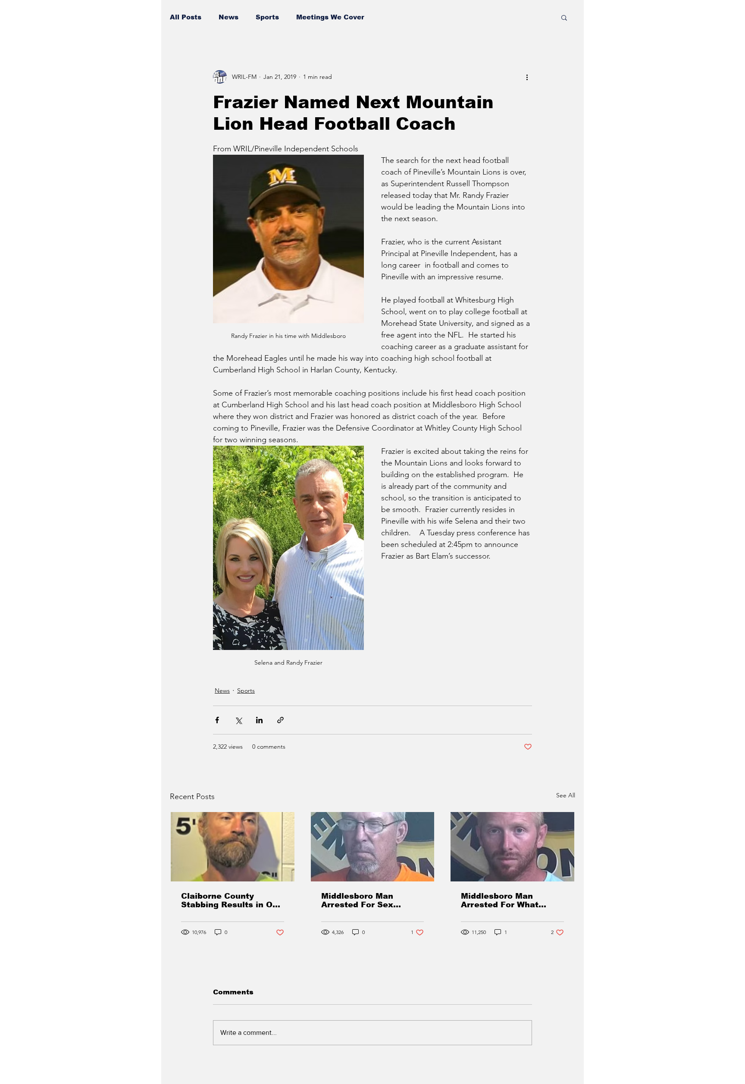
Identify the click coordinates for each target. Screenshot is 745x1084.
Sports (267, 17)
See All (565, 795)
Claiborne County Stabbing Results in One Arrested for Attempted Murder (232, 900)
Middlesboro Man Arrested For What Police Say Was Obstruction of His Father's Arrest (500, 900)
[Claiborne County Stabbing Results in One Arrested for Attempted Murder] (232, 846)
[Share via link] (280, 720)
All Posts (185, 17)
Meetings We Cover (330, 17)
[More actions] (527, 77)
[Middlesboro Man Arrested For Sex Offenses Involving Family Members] (373, 846)
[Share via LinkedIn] (259, 720)
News (228, 17)
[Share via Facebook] (217, 720)
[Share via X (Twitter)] (238, 720)
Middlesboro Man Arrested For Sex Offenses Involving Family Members (360, 900)
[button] (564, 17)
